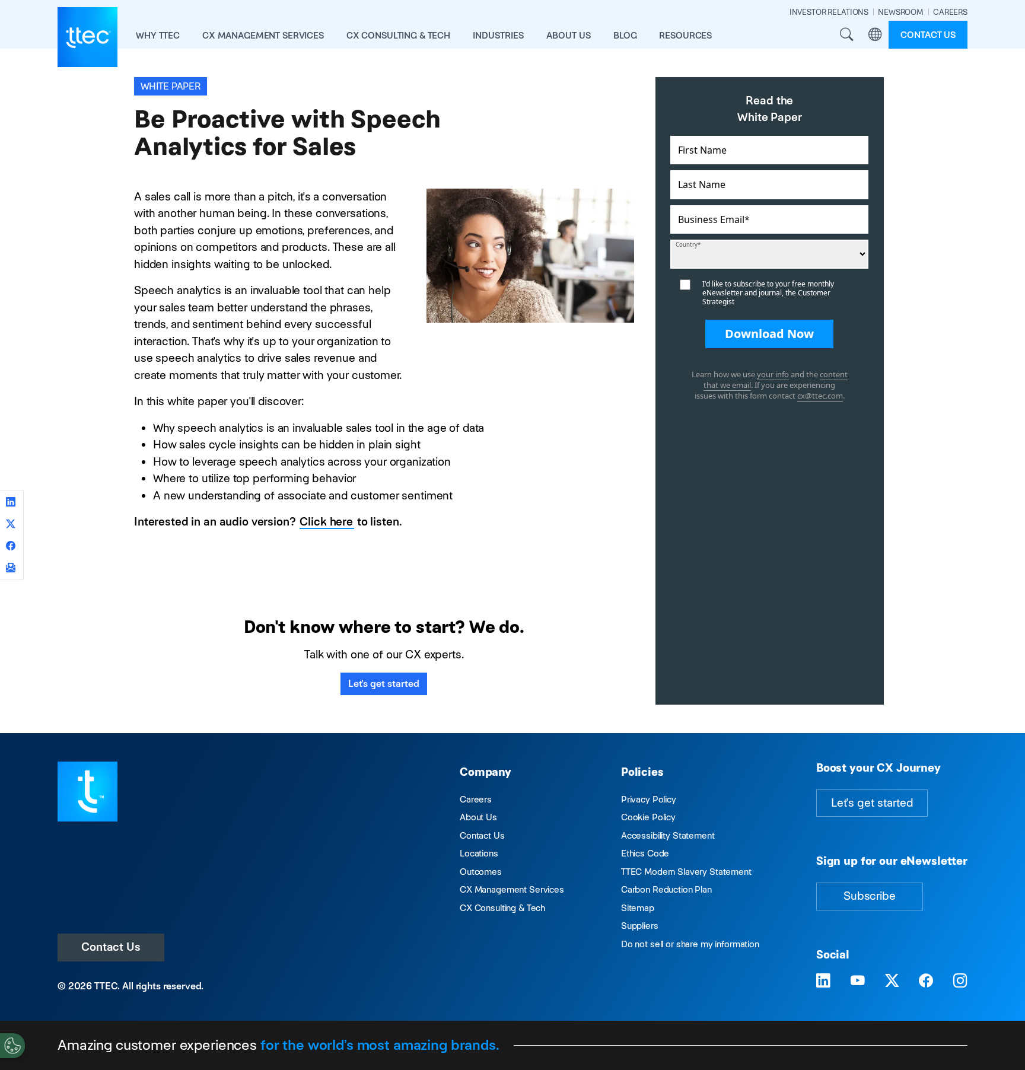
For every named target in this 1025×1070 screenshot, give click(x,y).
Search (846, 35)
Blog (624, 35)
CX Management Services (512, 889)
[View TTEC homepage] (87, 37)
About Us (478, 817)
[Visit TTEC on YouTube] (858, 981)
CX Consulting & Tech (502, 907)
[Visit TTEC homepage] (87, 791)
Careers (476, 799)
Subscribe (869, 896)
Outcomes (481, 871)
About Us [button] (568, 35)
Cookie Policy (648, 817)
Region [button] (875, 35)
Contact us (928, 34)
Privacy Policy (648, 799)
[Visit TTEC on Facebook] (926, 981)
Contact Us (111, 947)
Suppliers (639, 925)
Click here (326, 521)
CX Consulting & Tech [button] (398, 35)
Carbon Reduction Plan (666, 889)
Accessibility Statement (668, 835)
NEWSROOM (901, 12)
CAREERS (950, 12)
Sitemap (637, 907)
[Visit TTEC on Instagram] (960, 981)
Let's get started (383, 683)
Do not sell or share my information (690, 944)
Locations (479, 853)
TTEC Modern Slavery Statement (686, 871)
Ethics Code (645, 853)
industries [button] (498, 35)
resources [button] (685, 35)
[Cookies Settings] (12, 1045)
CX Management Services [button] (263, 35)
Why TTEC (158, 35)
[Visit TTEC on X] (892, 981)
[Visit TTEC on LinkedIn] (823, 981)
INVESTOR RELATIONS (829, 12)
